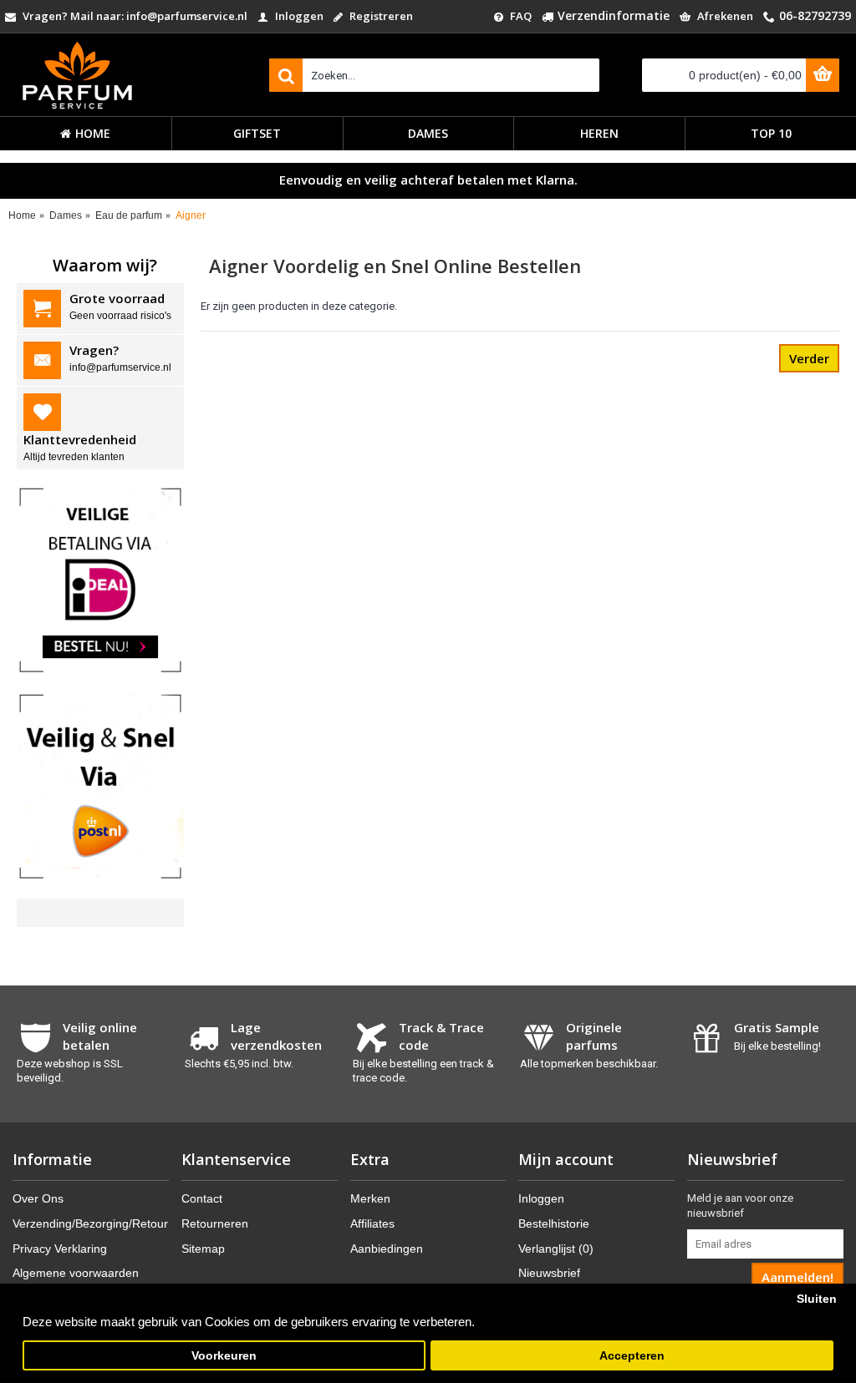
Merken (370, 1198)
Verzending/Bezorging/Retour (90, 1223)
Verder (809, 358)
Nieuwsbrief (549, 1272)
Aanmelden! (797, 1277)
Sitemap (203, 1248)
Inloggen (541, 1198)
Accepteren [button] (632, 1356)
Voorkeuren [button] (224, 1356)
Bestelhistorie (553, 1223)
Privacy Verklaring (60, 1248)
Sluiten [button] (817, 1299)
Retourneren (214, 1223)
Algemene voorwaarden (76, 1272)
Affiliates (372, 1223)
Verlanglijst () (556, 1248)
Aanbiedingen (386, 1248)
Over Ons (38, 1198)
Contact (201, 1198)
